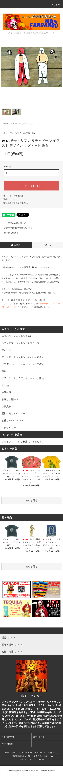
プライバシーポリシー (42, 756)
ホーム (5, 124)
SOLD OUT (31, 186)
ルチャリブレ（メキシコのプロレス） (25, 124)
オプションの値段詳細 (13, 195)
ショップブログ (25, 759)
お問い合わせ (7, 744)
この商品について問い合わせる (18, 228)
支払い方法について (19, 753)
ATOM (41, 759)
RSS (35, 759)
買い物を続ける (11, 232)
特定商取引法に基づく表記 (15, 203)
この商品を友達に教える (15, 223)
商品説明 (15, 245)
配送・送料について (37, 753)
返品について (9, 199)
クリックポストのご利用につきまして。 (23, 441)
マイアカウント (8, 737)
